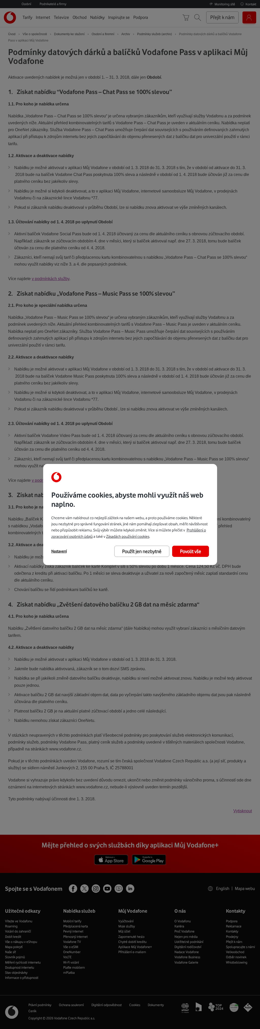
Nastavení (59, 551)
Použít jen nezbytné (141, 551)
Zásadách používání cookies (127, 536)
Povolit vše (190, 551)
